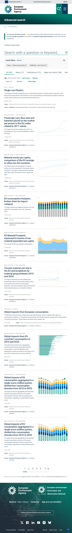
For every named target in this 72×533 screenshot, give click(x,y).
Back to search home (12, 45)
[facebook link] (27, 522)
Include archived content (14, 78)
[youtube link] (39, 522)
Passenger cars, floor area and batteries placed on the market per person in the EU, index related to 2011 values (19, 122)
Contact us (35, 502)
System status (53, 530)
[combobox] (36, 52)
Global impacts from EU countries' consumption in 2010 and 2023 (17, 339)
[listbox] (13, 2)
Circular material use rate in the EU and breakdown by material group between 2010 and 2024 (18, 272)
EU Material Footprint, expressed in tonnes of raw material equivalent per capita (19, 238)
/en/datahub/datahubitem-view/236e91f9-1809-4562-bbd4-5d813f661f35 (32, 107)
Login (60, 530)
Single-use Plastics (13, 90)
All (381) (9, 72)
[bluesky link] (50, 522)
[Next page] (45, 468)
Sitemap (45, 530)
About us (12, 502)
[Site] (25, 9)
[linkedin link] (33, 522)
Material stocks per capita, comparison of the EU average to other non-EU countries (19, 160)
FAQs (20, 502)
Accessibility (21, 530)
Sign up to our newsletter (51, 502)
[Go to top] (68, 529)
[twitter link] (22, 522)
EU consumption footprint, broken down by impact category (17, 201)
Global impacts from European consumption (26, 312)
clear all (19, 60)
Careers (25, 502)
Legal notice (30, 530)
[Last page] (48, 468)
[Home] (5, 27)
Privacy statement (11, 530)
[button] (66, 52)
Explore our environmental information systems (36, 512)
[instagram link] (44, 522)
